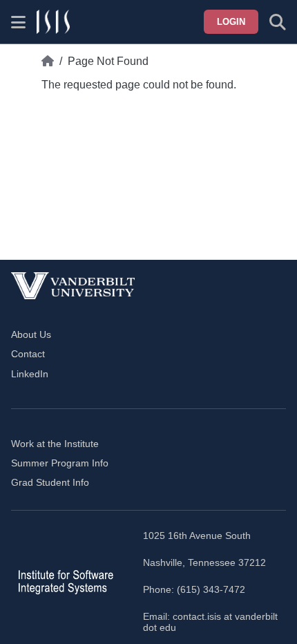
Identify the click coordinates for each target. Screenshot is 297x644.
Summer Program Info (59, 462)
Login (231, 22)
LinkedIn (29, 373)
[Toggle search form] (277, 22)
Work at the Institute (55, 443)
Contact (28, 353)
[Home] (47, 61)
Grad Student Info (50, 482)
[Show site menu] (18, 22)
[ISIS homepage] (53, 22)
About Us (31, 334)
